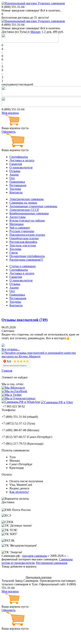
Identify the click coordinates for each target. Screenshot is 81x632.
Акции (14, 174)
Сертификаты (18, 156)
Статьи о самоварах (22, 266)
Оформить (9, 131)
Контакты (16, 192)
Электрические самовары (26, 199)
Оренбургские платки (24, 238)
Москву (35, 31)
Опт (12, 178)
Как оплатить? (19, 492)
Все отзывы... (11, 349)
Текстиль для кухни (22, 245)
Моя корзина (10, 113)
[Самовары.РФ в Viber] (57, 402)
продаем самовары (34, 555)
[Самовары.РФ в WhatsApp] (21, 402)
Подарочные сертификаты (27, 256)
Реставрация (17, 185)
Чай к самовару (19, 227)
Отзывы (14, 171)
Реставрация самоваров (51, 563)
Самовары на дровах (23, 202)
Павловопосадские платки (27, 234)
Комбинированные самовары (29, 213)
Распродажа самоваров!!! (26, 259)
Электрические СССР (24, 209)
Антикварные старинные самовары (33, 206)
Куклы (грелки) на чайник (27, 220)
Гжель (13, 252)
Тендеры (15, 188)
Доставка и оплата (21, 160)
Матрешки (16, 224)
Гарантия (15, 164)
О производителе (21, 167)
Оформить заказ (12, 577)
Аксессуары (17, 217)
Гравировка (17, 181)
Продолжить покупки (39, 577)
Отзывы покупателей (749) (25, 320)
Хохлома (15, 249)
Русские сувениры (21, 231)
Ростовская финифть (23, 242)
